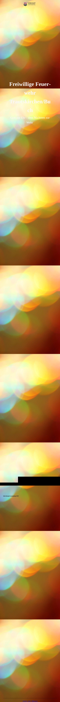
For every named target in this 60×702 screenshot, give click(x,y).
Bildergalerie (34, 701)
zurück (29, 701)
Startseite (25, 701)
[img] (30, 247)
